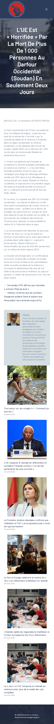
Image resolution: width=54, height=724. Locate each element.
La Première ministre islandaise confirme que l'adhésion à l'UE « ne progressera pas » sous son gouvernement (27, 523)
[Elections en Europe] (17, 9)
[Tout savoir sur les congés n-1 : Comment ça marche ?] (27, 403)
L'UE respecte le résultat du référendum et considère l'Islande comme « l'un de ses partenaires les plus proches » (25, 465)
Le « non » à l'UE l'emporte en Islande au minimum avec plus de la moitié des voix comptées (24, 689)
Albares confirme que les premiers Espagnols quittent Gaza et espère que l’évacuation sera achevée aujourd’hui (23, 296)
